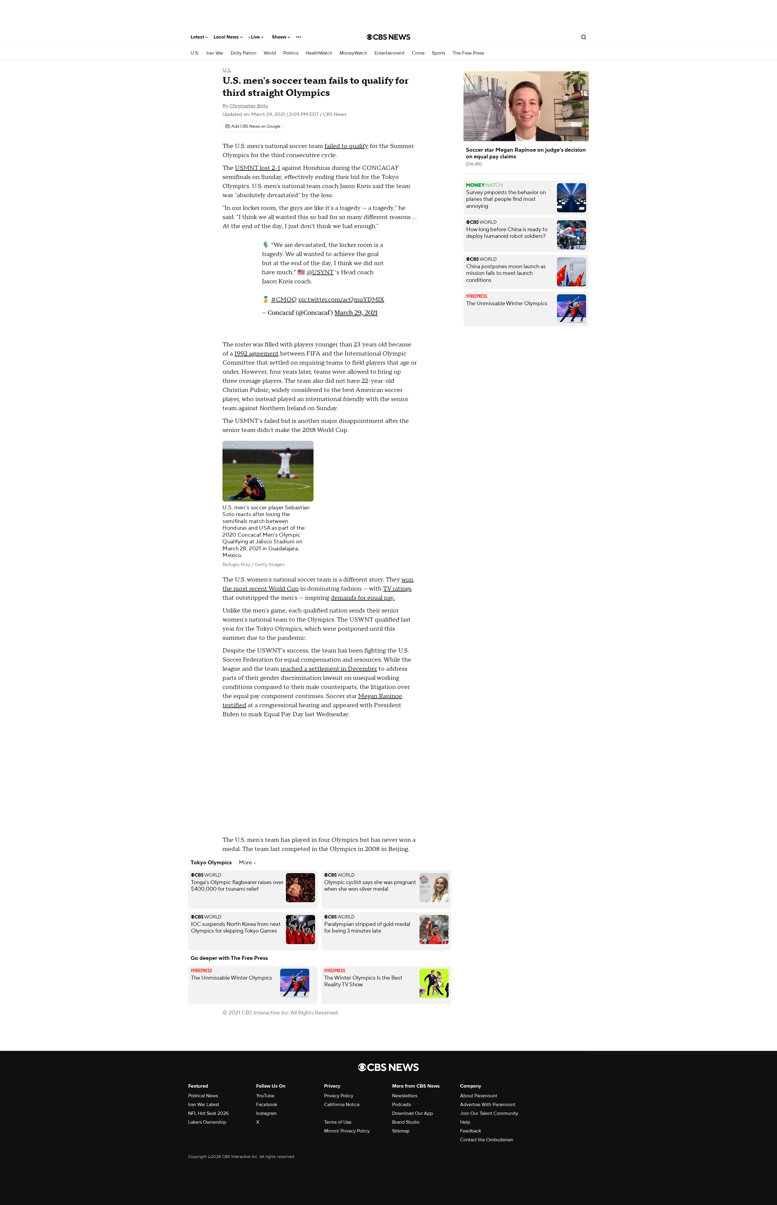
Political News (203, 1095)
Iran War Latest (203, 1104)
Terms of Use (337, 1122)
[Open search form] (583, 37)
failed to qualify (346, 146)
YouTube (265, 1095)
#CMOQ (284, 303)
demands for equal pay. (363, 598)
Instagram (266, 1113)
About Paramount (478, 1095)
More (246, 862)
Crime (418, 53)
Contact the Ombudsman (486, 1139)
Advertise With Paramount (487, 1104)
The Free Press (468, 53)
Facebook (266, 1104)
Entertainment (390, 53)
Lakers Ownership (207, 1122)
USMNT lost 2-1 (257, 168)
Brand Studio (405, 1122)
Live (256, 37)
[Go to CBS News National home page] (388, 37)
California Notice (342, 1104)
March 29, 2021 (356, 315)
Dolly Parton (243, 53)
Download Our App (412, 1113)
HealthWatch (319, 53)
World (270, 53)
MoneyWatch (353, 53)
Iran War (214, 53)
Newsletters (404, 1095)
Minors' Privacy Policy (347, 1131)
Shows (280, 37)
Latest (198, 37)
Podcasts (401, 1104)
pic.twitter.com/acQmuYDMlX (341, 303)
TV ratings (397, 589)
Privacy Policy (338, 1095)
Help (465, 1122)
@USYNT (320, 275)
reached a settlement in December (328, 669)
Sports (438, 53)
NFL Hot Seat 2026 (208, 1113)
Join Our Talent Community (489, 1113)
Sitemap (400, 1131)
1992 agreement (256, 354)
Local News (227, 37)
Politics (290, 53)
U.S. (195, 53)
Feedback (470, 1131)
